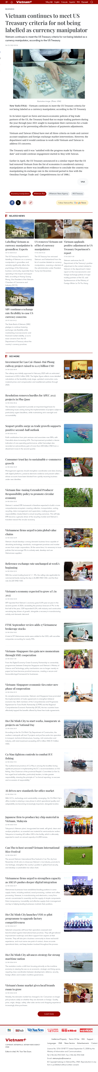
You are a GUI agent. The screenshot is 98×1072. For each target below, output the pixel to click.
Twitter (18, 202)
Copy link (30, 202)
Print (24, 202)
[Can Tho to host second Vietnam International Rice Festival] (78, 855)
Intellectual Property (59, 1039)
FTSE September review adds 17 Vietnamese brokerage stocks (31, 626)
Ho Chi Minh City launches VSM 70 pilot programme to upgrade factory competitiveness (28, 918)
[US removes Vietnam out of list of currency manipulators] (49, 229)
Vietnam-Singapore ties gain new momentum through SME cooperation (32, 653)
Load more (49, 1013)
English (57, 2)
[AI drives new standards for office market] (78, 798)
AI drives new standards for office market (29, 790)
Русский (85, 2)
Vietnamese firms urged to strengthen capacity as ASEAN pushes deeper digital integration (33, 880)
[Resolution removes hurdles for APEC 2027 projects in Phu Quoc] (78, 403)
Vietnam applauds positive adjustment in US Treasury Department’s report (78, 247)
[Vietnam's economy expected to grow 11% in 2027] (78, 598)
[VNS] (27, 1030)
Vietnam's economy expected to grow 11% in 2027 (31, 593)
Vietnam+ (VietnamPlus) (24, 2)
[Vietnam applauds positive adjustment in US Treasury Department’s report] (78, 229)
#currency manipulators (20, 193)
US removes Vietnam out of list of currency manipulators (48, 245)
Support (90, 1039)
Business (9, 9)
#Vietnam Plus (39, 193)
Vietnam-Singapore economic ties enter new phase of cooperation (31, 686)
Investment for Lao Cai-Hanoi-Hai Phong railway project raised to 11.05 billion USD (29, 364)
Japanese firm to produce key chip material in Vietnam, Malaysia (32, 819)
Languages (51, 1043)
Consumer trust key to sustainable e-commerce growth (33, 461)
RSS (83, 1039)
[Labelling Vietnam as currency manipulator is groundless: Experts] (19, 229)
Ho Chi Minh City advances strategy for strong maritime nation (32, 956)
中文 (78, 2)
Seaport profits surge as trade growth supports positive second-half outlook (33, 428)
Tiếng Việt (49, 2)
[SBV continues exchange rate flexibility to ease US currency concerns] (19, 296)
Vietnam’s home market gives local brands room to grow (30, 987)
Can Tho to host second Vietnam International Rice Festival (32, 849)
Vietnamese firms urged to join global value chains (30, 532)
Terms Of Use (74, 1039)
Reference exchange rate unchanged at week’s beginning (32, 565)
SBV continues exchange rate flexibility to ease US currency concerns (19, 313)
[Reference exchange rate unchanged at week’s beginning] (78, 571)
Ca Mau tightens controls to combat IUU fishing (29, 756)
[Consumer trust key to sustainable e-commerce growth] (78, 467)
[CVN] (44, 1030)
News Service (69, 1043)
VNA (60, 1043)
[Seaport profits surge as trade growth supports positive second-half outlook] (78, 433)
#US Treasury (78, 193)
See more (14, 356)
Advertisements (83, 1043)
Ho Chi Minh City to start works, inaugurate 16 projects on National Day (32, 723)
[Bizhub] (11, 1030)
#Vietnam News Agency (58, 193)
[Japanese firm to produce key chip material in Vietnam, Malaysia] (78, 824)
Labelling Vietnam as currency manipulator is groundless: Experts (19, 245)
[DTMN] (60, 1030)
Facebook (12, 202)
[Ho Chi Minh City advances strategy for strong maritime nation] (78, 962)
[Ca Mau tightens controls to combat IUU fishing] (78, 762)
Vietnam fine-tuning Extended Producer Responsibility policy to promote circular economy (29, 494)
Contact (94, 1043)
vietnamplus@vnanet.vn (61, 1058)
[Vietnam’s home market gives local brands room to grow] (78, 992)
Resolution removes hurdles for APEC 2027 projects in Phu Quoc (30, 397)
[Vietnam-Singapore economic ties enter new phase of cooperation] (78, 692)
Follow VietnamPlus (65, 202)
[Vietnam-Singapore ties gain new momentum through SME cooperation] (78, 658)
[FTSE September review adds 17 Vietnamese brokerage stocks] (78, 632)
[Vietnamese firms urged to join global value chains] (78, 537)
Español (72, 2)
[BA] (78, 1030)
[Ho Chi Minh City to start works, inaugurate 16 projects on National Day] (78, 728)
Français (64, 2)
